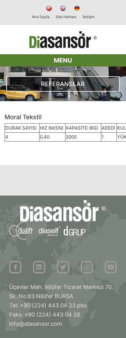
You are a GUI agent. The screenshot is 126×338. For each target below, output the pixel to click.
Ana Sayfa (41, 16)
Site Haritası (66, 16)
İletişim (88, 16)
